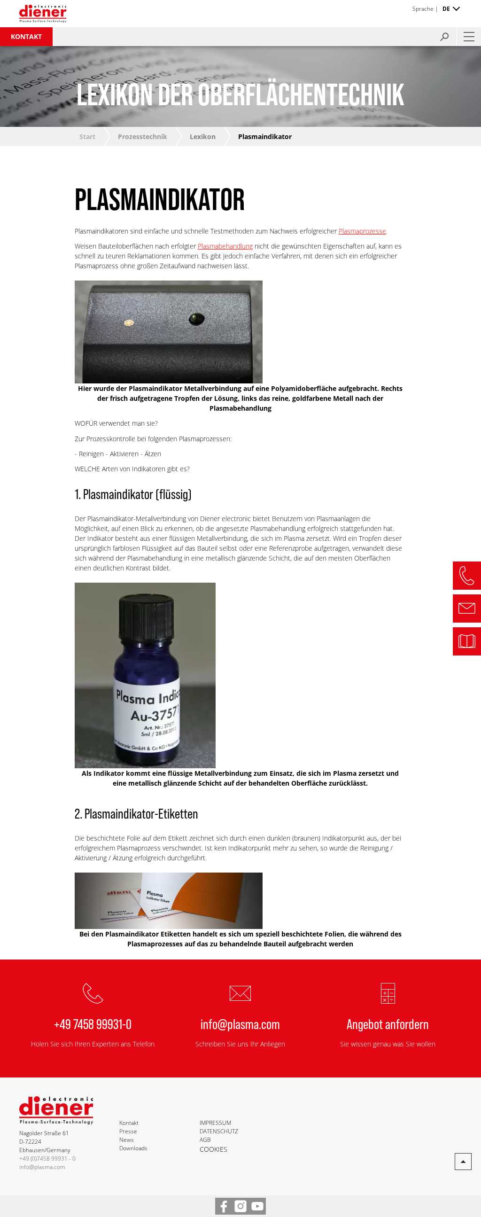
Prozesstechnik (142, 136)
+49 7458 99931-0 (93, 1023)
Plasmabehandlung (225, 246)
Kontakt (26, 36)
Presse (128, 1131)
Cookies (213, 1149)
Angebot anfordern (388, 1023)
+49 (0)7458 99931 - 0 (47, 1158)
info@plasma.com (240, 1023)
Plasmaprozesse (362, 230)
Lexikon (203, 136)
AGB (205, 1140)
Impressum (215, 1123)
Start (87, 136)
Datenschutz (219, 1131)
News (126, 1140)
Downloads (133, 1148)
